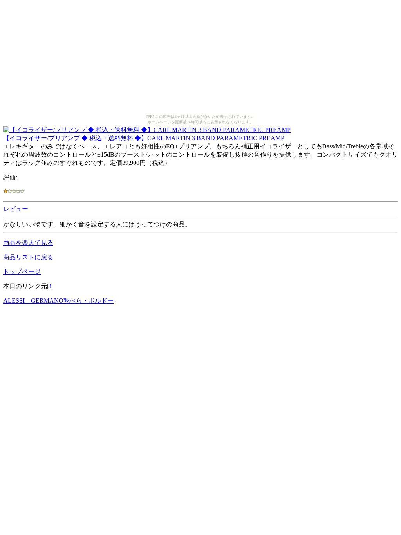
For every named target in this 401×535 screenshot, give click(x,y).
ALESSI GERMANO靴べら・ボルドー (58, 300)
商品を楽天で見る (28, 242)
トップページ (22, 271)
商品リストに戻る (28, 257)
